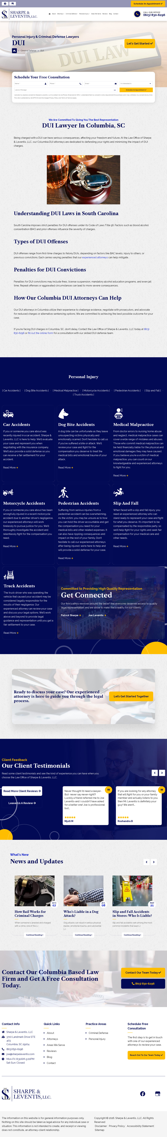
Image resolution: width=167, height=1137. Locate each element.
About (50, 1033)
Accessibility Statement (140, 1126)
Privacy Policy (53, 98)
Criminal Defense (28, 50)
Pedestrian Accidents (127, 390)
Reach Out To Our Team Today (145, 1055)
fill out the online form (40, 333)
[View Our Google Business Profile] (12, 4)
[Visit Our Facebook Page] (142, 1093)
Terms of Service (66, 98)
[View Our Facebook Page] (5, 4)
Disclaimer (101, 1126)
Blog (49, 1057)
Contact (51, 1063)
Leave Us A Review (20, 803)
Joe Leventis (96, 615)
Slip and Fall (153, 390)
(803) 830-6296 (154, 15)
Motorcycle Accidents (96, 390)
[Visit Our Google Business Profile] (157, 1093)
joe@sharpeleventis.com (20, 1054)
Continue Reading (34, 935)
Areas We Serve (56, 1045)
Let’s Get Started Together (131, 696)
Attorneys (52, 1039)
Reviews (51, 1051)
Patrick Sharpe (70, 615)
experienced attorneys (95, 257)
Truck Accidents (83, 394)
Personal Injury (97, 1039)
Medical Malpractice (65, 390)
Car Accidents (11, 390)
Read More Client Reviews (20, 791)
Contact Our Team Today (141, 972)
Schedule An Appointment (135, 90)
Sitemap (99, 1130)
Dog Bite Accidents (37, 390)
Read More (9, 467)
